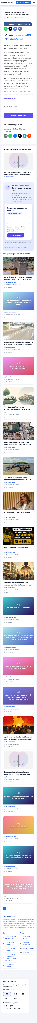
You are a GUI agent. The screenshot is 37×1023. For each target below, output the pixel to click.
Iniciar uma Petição (23, 2)
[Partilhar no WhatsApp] (6, 29)
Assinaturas (24, 35)
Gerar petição (17, 235)
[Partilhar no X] (10, 29)
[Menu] (34, 3)
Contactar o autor (11, 107)
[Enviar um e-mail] (15, 29)
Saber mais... (10, 989)
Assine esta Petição (18, 115)
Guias (5, 933)
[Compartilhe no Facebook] (15, 136)
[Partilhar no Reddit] (29, 136)
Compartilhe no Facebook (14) (19, 24)
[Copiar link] (20, 29)
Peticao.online (7, 3)
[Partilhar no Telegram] (25, 136)
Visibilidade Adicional (15, 39)
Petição (10, 35)
